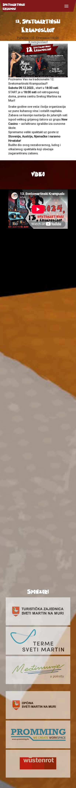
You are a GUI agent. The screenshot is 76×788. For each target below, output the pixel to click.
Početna (23, 38)
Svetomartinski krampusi (14, 6)
